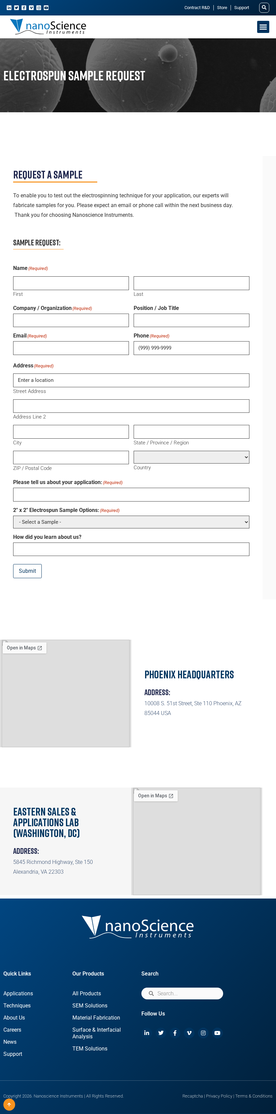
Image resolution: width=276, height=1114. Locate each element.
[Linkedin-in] (9, 7)
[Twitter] (16, 7)
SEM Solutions (89, 1005)
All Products (86, 993)
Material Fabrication (96, 1017)
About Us (14, 1017)
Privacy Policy (219, 1096)
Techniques (17, 1005)
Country (142, 467)
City (17, 442)
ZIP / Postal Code (32, 468)
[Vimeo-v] (31, 7)
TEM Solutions (89, 1048)
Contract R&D (197, 7)
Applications (18, 993)
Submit (27, 571)
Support (241, 7)
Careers (12, 1030)
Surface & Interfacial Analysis (96, 1033)
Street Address (29, 391)
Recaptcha (192, 1096)
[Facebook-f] (24, 7)
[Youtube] (46, 7)
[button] (264, 8)
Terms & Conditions (254, 1096)
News (9, 1042)
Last (138, 294)
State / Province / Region (161, 442)
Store (222, 7)
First (18, 294)
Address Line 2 (29, 417)
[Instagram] (38, 7)
